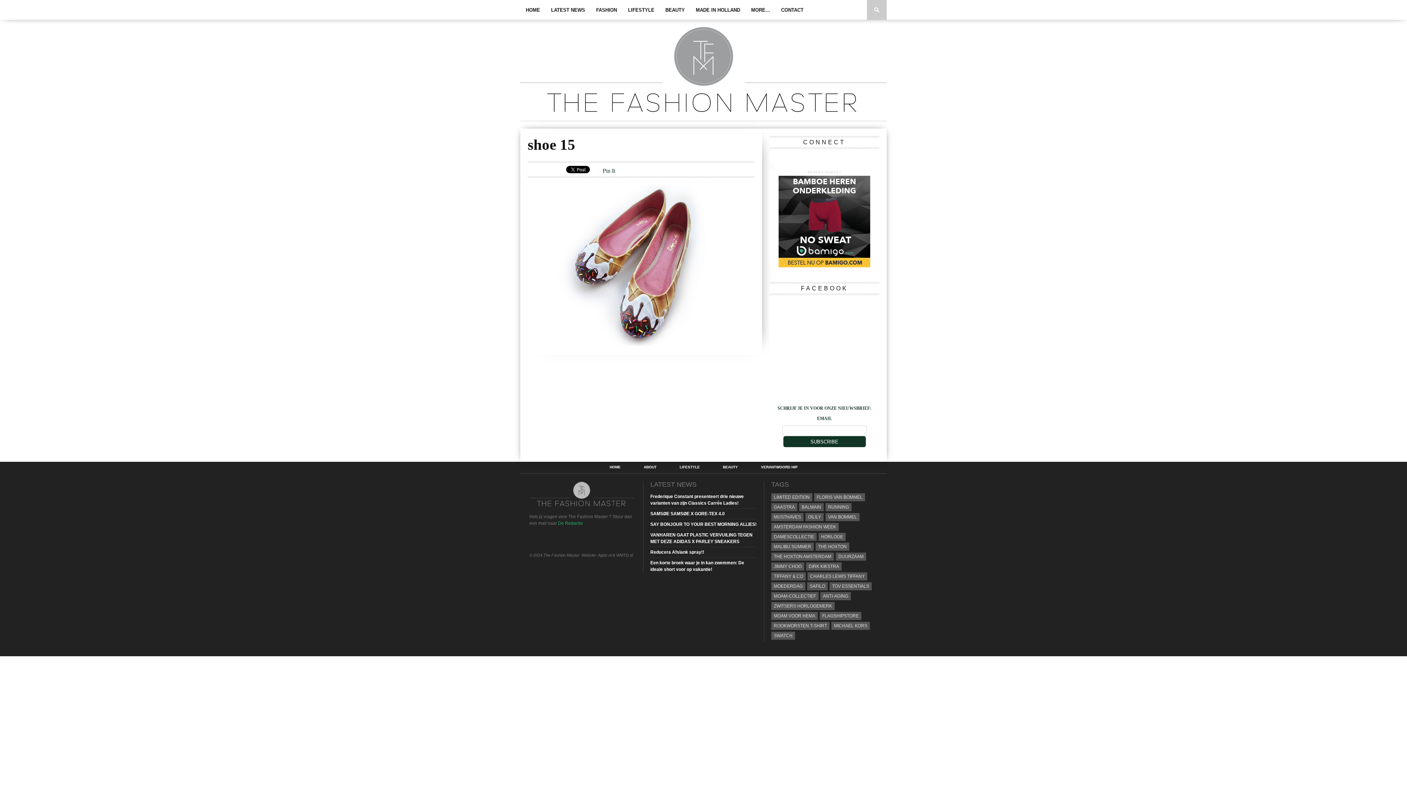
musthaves (787, 517)
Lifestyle (641, 10)
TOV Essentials (850, 586)
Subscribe (824, 442)
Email (824, 418)
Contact (792, 10)
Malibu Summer (792, 546)
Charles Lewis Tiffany (837, 576)
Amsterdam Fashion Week (805, 527)
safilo (817, 586)
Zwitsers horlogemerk (803, 606)
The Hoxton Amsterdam (802, 556)
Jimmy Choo (788, 566)
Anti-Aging (835, 596)
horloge (832, 536)
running (838, 507)
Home (533, 10)
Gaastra (784, 507)
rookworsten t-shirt (800, 625)
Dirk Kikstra (824, 566)
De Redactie (570, 523)
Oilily (814, 517)
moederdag (788, 586)
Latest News (568, 10)
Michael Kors (850, 625)
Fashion (606, 10)
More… (760, 10)
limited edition (792, 497)
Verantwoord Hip (779, 467)
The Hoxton (832, 546)
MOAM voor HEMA (794, 616)
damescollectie (794, 536)
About (650, 467)
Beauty (675, 10)
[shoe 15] (622, 343)
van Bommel (842, 517)
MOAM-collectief (795, 596)
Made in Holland (718, 10)
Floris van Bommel (840, 497)
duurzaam (851, 556)
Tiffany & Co (788, 576)
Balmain (811, 507)
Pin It (609, 170)
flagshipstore (840, 616)
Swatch (783, 635)
